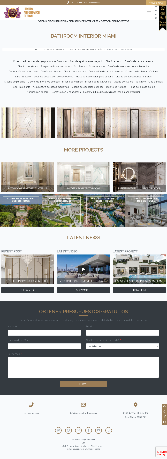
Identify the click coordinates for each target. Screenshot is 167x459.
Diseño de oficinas (51, 71)
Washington (78, 449)
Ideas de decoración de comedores (53, 76)
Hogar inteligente (21, 86)
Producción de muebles (92, 66)
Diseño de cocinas (72, 81)
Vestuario (141, 81)
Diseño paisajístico (28, 66)
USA (83, 443)
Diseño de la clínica (136, 71)
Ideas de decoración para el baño (94, 76)
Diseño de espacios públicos (87, 86)
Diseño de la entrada (75, 71)
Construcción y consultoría (66, 91)
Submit (83, 384)
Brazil (97, 449)
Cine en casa (155, 81)
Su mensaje (15, 353)
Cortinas (153, 71)
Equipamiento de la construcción (58, 66)
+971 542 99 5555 (31, 413)
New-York (89, 449)
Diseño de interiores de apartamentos (129, 66)
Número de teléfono (19, 340)
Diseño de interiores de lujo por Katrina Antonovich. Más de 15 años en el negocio (58, 61)
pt (156, 14)
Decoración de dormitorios (23, 71)
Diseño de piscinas (14, 81)
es (156, 10)
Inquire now (156, 3)
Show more (28, 290)
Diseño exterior (114, 61)
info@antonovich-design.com (83, 413)
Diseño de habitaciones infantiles (134, 76)
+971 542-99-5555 (92, 2)
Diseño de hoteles (116, 86)
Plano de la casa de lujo (142, 86)
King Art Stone (23, 76)
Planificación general (37, 91)
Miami (69, 449)
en (156, 7)
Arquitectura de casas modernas (51, 86)
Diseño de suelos (123, 81)
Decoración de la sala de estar (106, 71)
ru (156, 18)
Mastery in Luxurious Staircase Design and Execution (112, 91)
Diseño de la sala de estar (139, 61)
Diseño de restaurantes (98, 81)
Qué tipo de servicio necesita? (103, 340)
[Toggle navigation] (149, 13)
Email (89, 326)
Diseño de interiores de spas (44, 81)
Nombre (13, 326)
